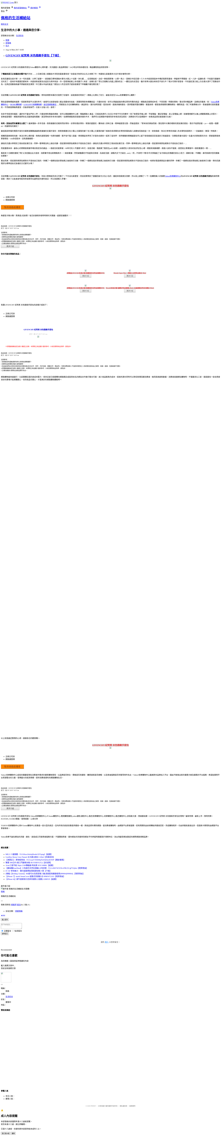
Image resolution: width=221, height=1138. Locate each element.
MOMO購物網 (16, 105)
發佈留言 (5, 934)
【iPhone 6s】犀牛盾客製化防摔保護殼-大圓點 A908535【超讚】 (31, 879)
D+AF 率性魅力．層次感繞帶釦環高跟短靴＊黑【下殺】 (28, 871)
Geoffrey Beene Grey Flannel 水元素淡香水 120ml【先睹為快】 (30, 857)
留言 (19, 905)
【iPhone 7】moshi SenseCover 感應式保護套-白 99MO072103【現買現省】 (35, 876)
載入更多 (5, 920)
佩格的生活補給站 (15, 18)
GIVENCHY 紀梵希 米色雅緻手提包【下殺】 (33, 55)
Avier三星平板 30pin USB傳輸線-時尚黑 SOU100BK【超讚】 (30, 865)
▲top (3, 915)
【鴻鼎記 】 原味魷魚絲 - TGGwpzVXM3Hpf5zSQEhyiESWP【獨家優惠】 (35, 860)
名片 (7, 46)
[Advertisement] (110, 1048)
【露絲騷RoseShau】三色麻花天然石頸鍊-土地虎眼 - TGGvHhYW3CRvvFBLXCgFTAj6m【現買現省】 (47, 868)
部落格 (8, 43)
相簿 (7, 40)
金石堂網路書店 (50, 105)
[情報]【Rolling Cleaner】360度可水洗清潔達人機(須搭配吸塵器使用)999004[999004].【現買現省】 (45, 874)
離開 (13, 1133)
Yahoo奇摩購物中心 (173, 176)
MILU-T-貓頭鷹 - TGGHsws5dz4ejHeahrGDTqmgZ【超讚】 (29, 854)
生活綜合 (19, 36)
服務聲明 (132, 1106)
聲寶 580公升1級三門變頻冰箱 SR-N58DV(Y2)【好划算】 (29, 863)
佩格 (3, 892)
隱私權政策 (123, 1106)
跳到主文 (4, 24)
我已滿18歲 (5, 1133)
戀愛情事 (19, 911)
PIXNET (93, 1106)
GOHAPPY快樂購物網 (32, 105)
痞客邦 (14, 905)
